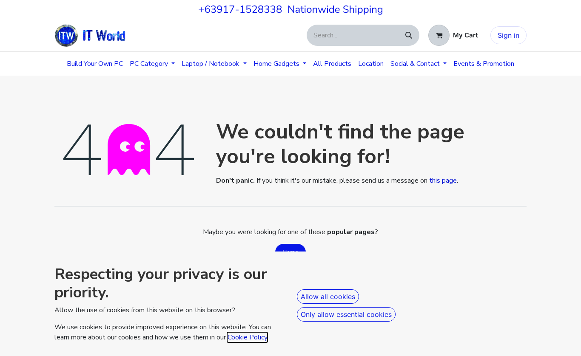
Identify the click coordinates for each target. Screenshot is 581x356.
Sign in (508, 35)
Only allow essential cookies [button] (346, 314)
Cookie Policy (247, 337)
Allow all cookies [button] (328, 296)
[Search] (408, 35)
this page (443, 180)
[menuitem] (94, 63)
